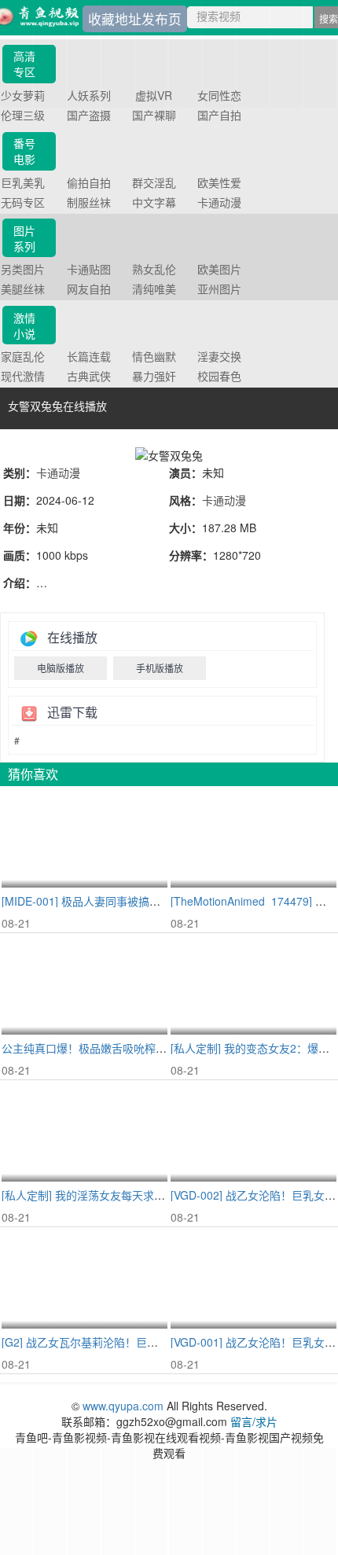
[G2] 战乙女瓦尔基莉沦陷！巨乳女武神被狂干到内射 (129, 1342)
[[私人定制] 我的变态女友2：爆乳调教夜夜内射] (253, 985)
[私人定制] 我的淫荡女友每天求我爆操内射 (105, 1195)
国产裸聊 (154, 115)
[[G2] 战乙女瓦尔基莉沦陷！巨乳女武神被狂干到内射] (84, 1279)
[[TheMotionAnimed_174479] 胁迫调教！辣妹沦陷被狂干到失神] (253, 838)
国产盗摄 (89, 115)
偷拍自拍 (89, 182)
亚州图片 (219, 288)
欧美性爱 (219, 182)
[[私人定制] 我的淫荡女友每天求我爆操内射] (84, 1132)
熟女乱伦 (154, 269)
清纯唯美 (154, 288)
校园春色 (219, 376)
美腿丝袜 (23, 288)
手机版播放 (159, 668)
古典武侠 (89, 376)
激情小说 (24, 325)
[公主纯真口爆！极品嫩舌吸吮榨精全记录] (84, 985)
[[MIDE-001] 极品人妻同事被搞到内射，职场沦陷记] (84, 838)
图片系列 (24, 238)
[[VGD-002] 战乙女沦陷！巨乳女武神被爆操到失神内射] (253, 1132)
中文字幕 (154, 202)
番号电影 (24, 151)
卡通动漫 (219, 202)
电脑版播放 (60, 668)
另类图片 (23, 269)
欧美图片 (219, 269)
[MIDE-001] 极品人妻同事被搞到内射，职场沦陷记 (125, 901)
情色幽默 (154, 356)
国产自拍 (219, 115)
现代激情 (23, 376)
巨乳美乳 (23, 182)
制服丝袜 (89, 202)
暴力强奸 (154, 376)
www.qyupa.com (125, 1405)
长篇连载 (89, 356)
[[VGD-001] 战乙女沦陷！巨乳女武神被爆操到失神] (253, 1279)
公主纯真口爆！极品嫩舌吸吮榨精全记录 (101, 1048)
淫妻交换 (219, 356)
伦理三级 (23, 115)
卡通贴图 (89, 269)
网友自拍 (89, 288)
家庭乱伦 (23, 356)
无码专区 (23, 202)
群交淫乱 (154, 182)
